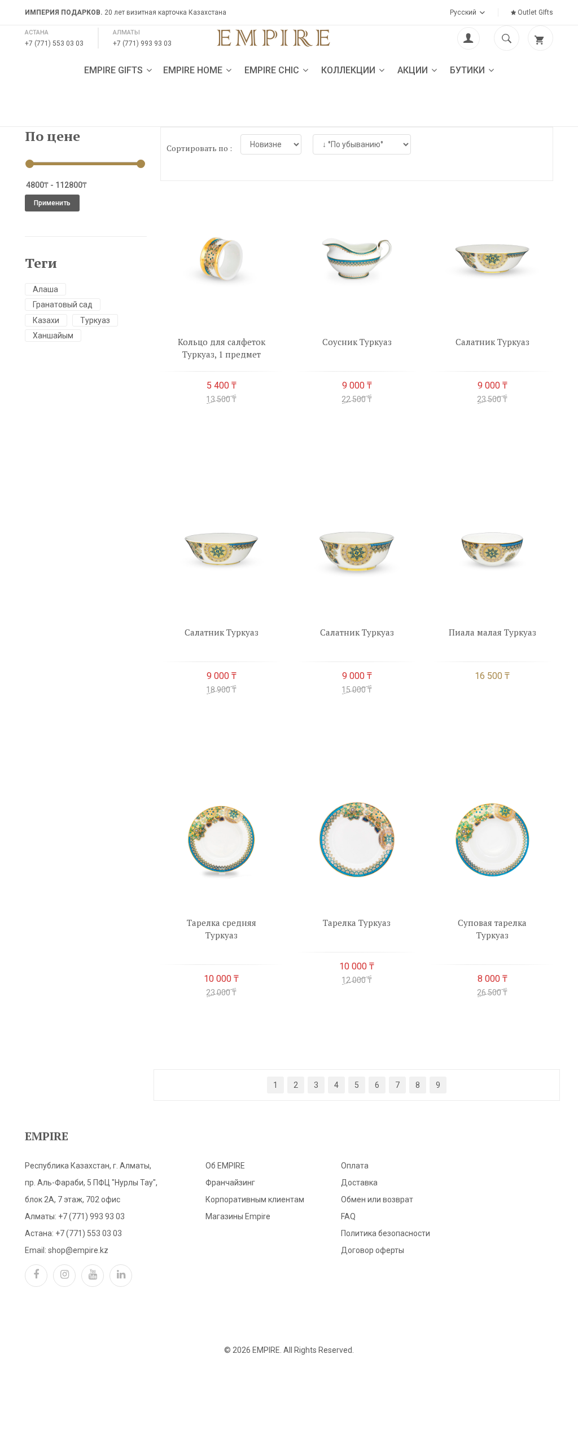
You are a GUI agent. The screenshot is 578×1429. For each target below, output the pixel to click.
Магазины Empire (237, 1216)
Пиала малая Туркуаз (492, 632)
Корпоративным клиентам (254, 1199)
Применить (52, 203)
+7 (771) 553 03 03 (54, 43)
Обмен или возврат (377, 1199)
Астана (37, 32)
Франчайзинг (230, 1182)
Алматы (126, 32)
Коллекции (349, 70)
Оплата (355, 1165)
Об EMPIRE (225, 1165)
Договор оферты (372, 1250)
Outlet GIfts (534, 12)
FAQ (348, 1216)
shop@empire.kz (78, 1250)
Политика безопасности (385, 1233)
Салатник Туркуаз (492, 341)
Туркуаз (95, 320)
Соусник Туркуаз (357, 341)
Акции (413, 70)
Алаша (45, 289)
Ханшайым (53, 335)
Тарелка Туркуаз (357, 922)
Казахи (46, 320)
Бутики (468, 70)
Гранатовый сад (63, 304)
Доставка (359, 1182)
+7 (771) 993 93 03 (142, 43)
